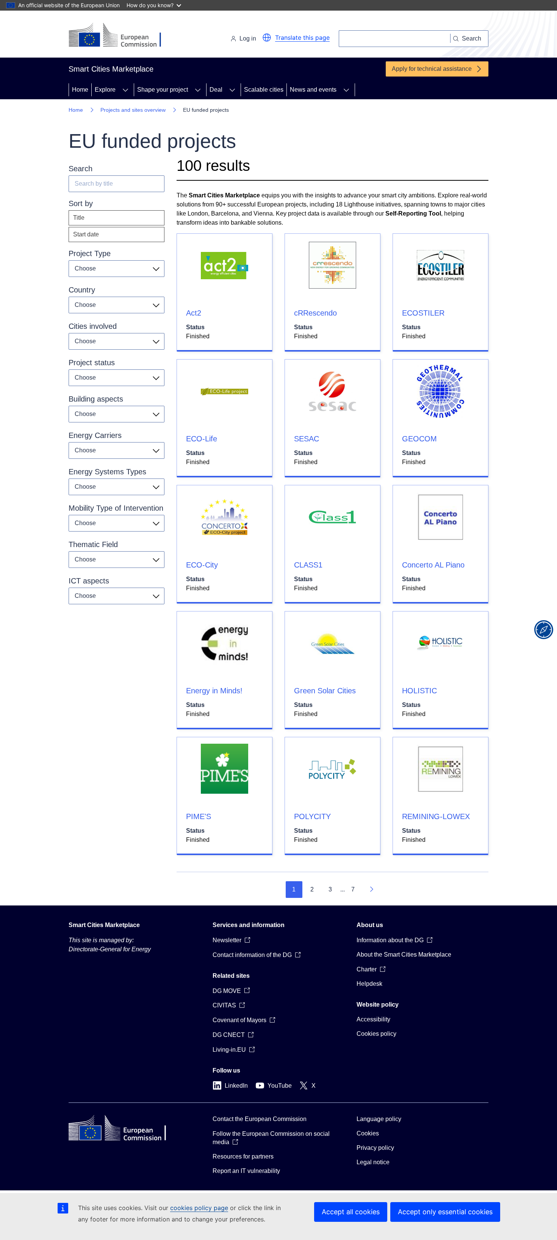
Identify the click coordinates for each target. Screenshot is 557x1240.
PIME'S (198, 816)
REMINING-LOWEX (436, 816)
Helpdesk (369, 983)
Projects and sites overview (133, 110)
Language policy (379, 1119)
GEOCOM (419, 439)
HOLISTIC (419, 690)
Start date (86, 234)
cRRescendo (315, 313)
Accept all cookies (351, 1212)
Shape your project (162, 89)
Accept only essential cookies (445, 1212)
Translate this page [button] (302, 37)
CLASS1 (308, 565)
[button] (266, 37)
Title (78, 217)
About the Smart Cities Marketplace (404, 954)
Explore (105, 89)
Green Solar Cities (325, 690)
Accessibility (373, 1019)
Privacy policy (375, 1148)
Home (80, 89)
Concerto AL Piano (433, 565)
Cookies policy (376, 1033)
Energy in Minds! (214, 690)
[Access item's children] (125, 89)
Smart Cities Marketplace (104, 925)
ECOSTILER (423, 313)
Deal (216, 89)
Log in (247, 38)
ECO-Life (201, 439)
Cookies (368, 1133)
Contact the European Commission (260, 1119)
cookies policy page (199, 1208)
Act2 (193, 313)
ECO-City (202, 565)
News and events (313, 89)
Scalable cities (263, 89)
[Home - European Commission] (121, 35)
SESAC (306, 439)
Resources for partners (243, 1156)
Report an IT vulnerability (246, 1171)
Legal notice (373, 1162)
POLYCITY (312, 816)
